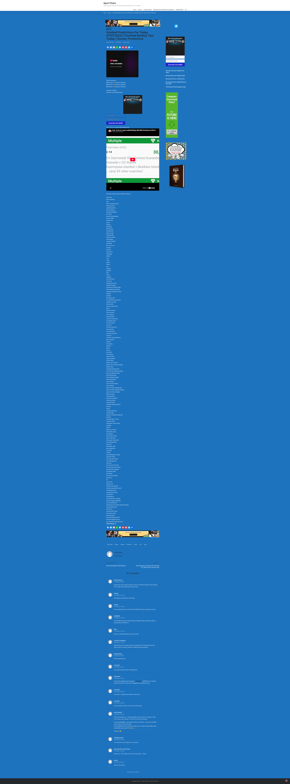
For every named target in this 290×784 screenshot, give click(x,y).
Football (122, 544)
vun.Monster (138, 681)
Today (145, 544)
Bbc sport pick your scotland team (175, 79)
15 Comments (126, 42)
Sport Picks (109, 3)
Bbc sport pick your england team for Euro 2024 (176, 82)
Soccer (135, 544)
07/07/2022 (110, 544)
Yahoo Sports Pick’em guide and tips (176, 87)
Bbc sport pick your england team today (175, 71)
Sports (108, 28)
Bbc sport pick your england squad (175, 75)
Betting (116, 544)
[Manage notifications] (286, 780)
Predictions (129, 544)
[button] (118, 556)
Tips (141, 544)
